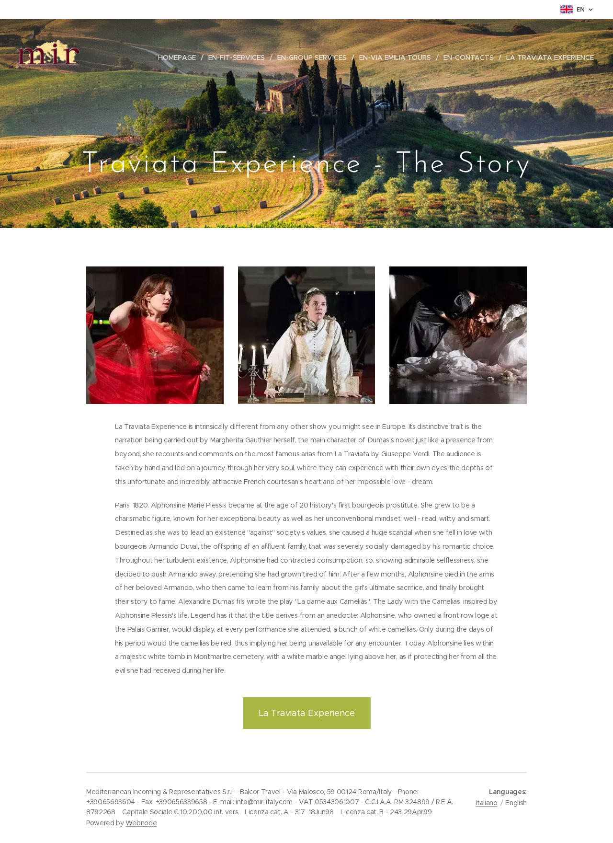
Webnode (141, 823)
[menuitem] (180, 57)
